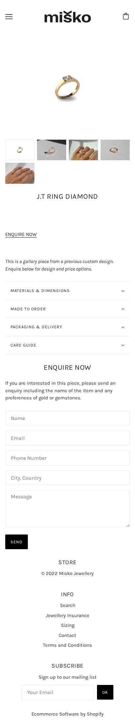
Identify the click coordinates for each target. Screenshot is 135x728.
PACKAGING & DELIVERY (36, 326)
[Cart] (127, 17)
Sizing (67, 625)
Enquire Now (21, 234)
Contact (67, 635)
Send (16, 541)
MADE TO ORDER (28, 308)
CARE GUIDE (23, 345)
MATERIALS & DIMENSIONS (40, 290)
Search (67, 605)
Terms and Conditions (67, 645)
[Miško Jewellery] (67, 16)
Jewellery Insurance (67, 615)
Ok (105, 692)
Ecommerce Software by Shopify (67, 714)
